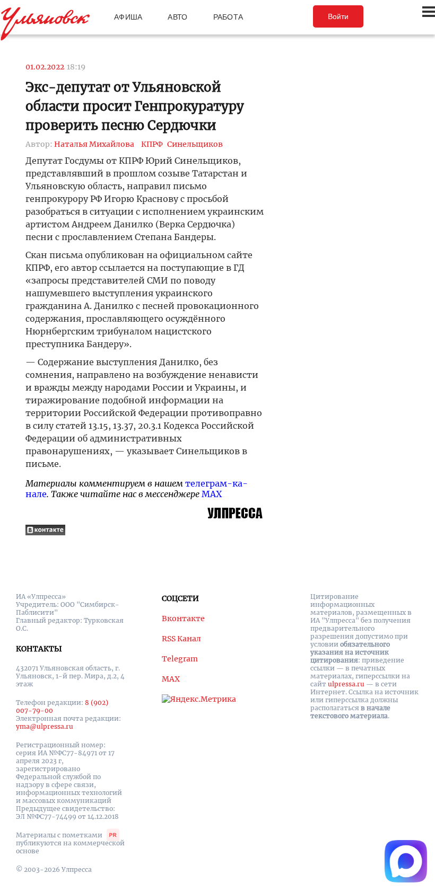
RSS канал (181, 638)
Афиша (128, 17)
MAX (212, 494)
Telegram (180, 659)
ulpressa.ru (346, 684)
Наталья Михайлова (94, 144)
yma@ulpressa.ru (44, 726)
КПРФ (152, 144)
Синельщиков (195, 144)
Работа (228, 17)
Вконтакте (183, 618)
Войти (338, 16)
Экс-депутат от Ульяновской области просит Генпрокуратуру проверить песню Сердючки (134, 106)
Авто (177, 17)
